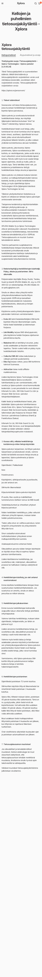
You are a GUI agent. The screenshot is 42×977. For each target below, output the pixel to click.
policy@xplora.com (11, 288)
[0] (38, 3)
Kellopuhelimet (9, 55)
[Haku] (35, 3)
